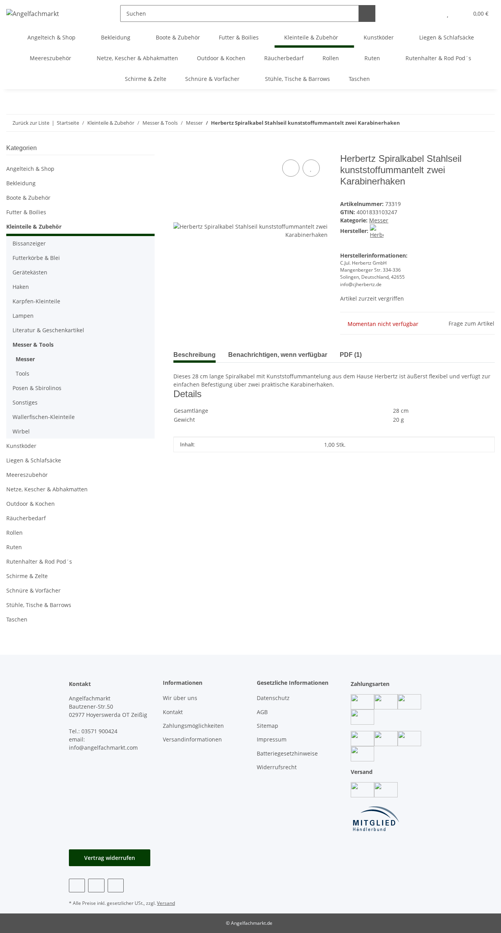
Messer (378, 220)
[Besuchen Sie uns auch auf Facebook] (77, 885)
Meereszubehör (27, 474)
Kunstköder (21, 445)
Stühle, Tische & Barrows (38, 605)
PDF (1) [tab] (351, 354)
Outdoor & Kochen (30, 503)
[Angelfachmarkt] (32, 13)
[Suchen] (367, 13)
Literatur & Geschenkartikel (48, 330)
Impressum (272, 739)
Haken (21, 286)
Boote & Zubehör (28, 197)
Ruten (14, 547)
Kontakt (173, 712)
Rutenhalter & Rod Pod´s (39, 561)
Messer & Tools (33, 344)
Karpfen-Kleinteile (36, 301)
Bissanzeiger (29, 243)
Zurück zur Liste (31, 122)
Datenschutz (273, 698)
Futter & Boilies (26, 212)
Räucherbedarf (26, 518)
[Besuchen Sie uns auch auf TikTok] (116, 885)
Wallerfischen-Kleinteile (44, 417)
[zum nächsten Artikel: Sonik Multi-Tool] (469, 123)
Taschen (16, 619)
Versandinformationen (192, 739)
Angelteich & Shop (30, 168)
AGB (262, 712)
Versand (166, 903)
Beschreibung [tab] (194, 354)
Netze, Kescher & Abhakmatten (47, 489)
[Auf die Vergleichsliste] (290, 168)
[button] (432, 13)
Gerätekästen (30, 272)
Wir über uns (180, 698)
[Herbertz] (377, 231)
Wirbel (21, 431)
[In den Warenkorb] (179, 149)
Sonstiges (25, 402)
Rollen (14, 532)
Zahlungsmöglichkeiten (193, 725)
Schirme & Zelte (27, 576)
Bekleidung (21, 183)
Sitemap (267, 725)
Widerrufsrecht (277, 767)
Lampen (23, 315)
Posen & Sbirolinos (37, 388)
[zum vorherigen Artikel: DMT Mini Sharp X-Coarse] (486, 123)
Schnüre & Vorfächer (33, 590)
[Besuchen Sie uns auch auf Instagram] (96, 885)
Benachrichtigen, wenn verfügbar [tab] (277, 354)
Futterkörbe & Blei (36, 257)
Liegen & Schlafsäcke (33, 460)
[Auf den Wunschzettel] (311, 168)
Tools (22, 373)
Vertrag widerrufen (109, 857)
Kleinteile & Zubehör (33, 226)
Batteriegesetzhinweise (287, 753)
